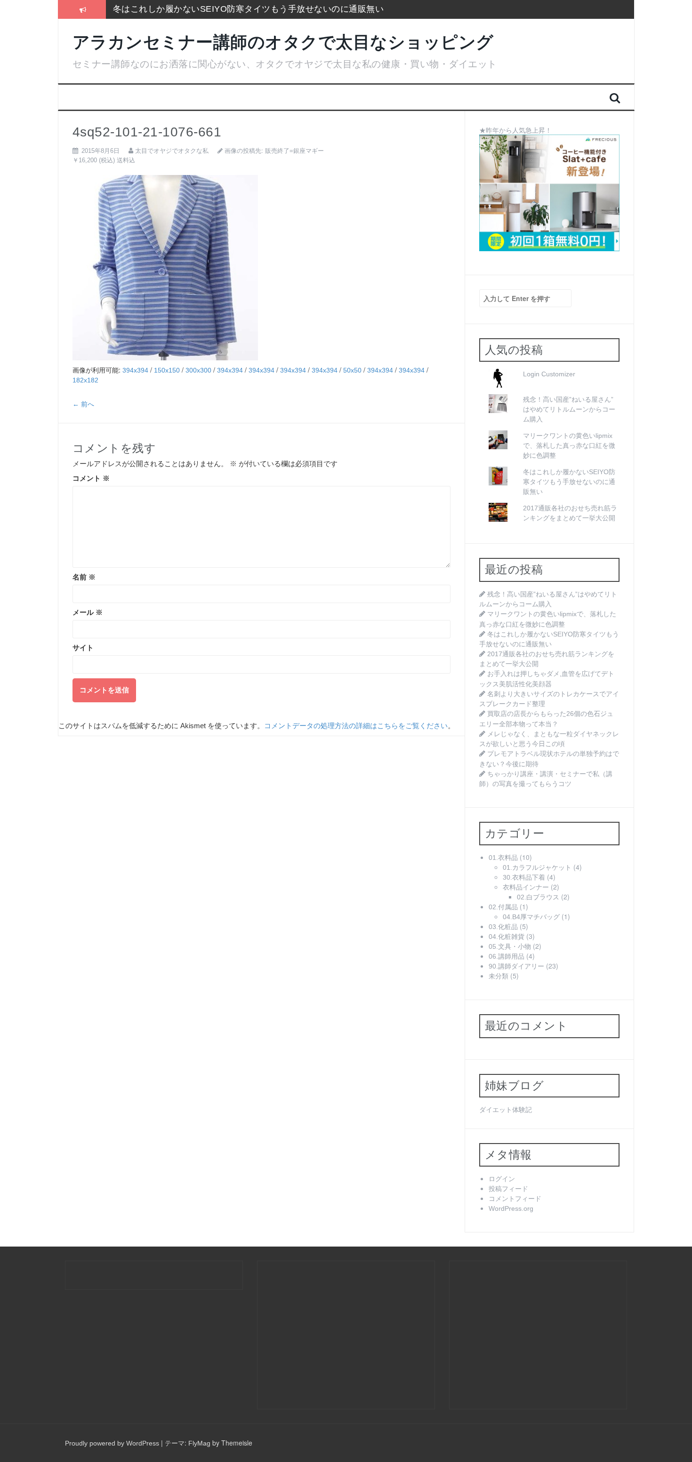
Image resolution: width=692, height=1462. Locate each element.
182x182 (85, 380)
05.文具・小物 (510, 946)
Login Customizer (549, 374)
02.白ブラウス (538, 897)
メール (87, 612)
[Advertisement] (342, 1334)
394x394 (135, 370)
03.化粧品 (503, 926)
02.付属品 (503, 907)
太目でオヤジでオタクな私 (172, 150)
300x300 (198, 370)
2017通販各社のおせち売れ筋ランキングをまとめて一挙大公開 (236, 9)
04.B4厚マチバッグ (531, 917)
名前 (84, 577)
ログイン (502, 1179)
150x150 (167, 370)
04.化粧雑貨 (506, 936)
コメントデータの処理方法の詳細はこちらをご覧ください (356, 726)
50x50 (352, 370)
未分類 (498, 976)
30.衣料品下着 (524, 877)
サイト (83, 648)
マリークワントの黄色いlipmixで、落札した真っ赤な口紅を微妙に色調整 (569, 445)
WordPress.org (511, 1208)
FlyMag (199, 1443)
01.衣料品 (503, 857)
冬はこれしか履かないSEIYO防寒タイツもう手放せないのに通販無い (569, 481)
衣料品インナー (526, 887)
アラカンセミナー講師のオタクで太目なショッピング (283, 42)
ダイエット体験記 (505, 1109)
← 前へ (83, 404)
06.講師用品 (506, 956)
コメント (91, 478)
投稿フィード (508, 1188)
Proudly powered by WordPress (112, 1443)
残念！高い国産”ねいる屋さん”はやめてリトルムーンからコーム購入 (569, 409)
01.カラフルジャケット (537, 867)
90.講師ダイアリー (516, 966)
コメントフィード (515, 1198)
